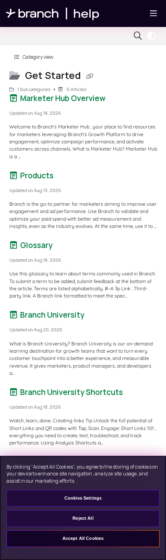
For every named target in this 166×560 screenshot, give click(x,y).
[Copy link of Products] (67, 177)
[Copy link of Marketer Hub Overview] (119, 99)
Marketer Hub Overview (63, 98)
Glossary (36, 245)
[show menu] (153, 13)
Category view (37, 57)
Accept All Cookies (83, 538)
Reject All (83, 518)
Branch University (52, 315)
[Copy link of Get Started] (89, 76)
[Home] (53, 13)
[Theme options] (153, 35)
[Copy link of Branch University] (98, 316)
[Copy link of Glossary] (66, 246)
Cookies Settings (83, 498)
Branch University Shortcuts (71, 392)
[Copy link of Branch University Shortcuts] (137, 393)
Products (37, 175)
